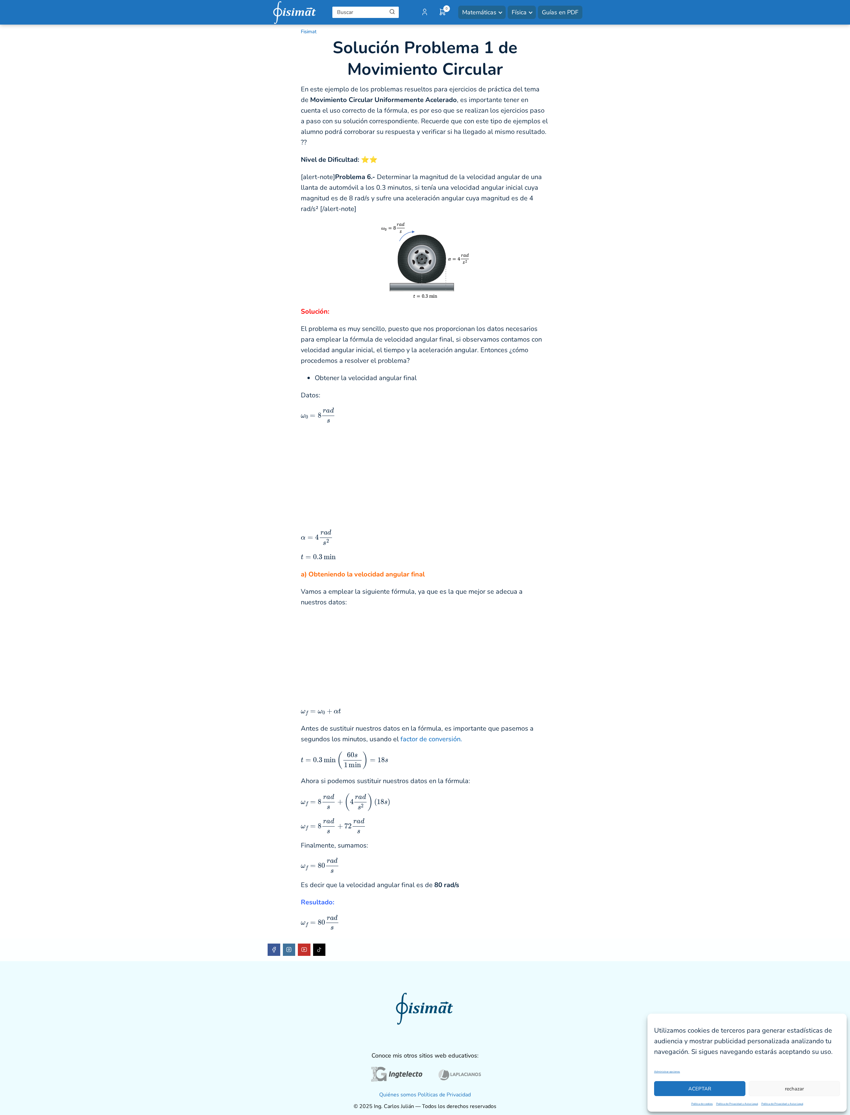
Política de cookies (702, 1104)
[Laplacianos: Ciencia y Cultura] (459, 1075)
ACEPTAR (699, 1088)
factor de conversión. (431, 739)
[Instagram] (289, 950)
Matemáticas (479, 12)
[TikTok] (319, 950)
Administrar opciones (667, 1071)
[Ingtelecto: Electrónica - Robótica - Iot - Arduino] (396, 1075)
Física (519, 12)
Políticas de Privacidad (444, 1094)
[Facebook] (274, 950)
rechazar (794, 1088)
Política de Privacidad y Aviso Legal (737, 1104)
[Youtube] (304, 950)
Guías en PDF (560, 12)
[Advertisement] (425, 476)
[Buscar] (392, 12)
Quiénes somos (397, 1094)
